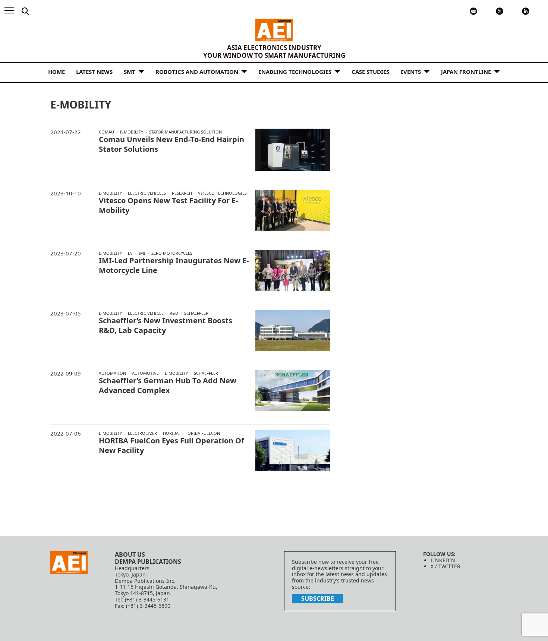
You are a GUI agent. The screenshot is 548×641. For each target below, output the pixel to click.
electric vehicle (146, 313)
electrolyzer (142, 433)
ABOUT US (130, 554)
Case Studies (370, 71)
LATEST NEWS (94, 71)
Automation (112, 373)
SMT (129, 71)
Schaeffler (196, 313)
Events (410, 71)
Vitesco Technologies (222, 193)
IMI (142, 253)
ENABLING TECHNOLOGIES (294, 71)
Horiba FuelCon (202, 433)
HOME (56, 71)
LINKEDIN (443, 560)
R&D (174, 313)
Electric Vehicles (147, 193)
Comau (106, 132)
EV (130, 253)
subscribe (317, 598)
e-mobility (131, 132)
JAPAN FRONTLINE (466, 71)
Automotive (145, 373)
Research (182, 193)
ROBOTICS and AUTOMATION (196, 71)
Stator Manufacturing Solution (185, 131)
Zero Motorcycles (171, 253)
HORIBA (171, 433)
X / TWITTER (445, 566)
